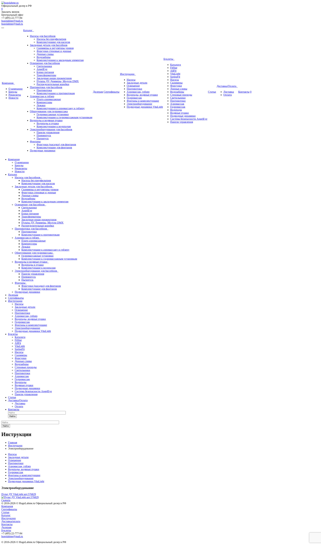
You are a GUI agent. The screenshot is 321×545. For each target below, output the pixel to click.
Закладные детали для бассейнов (48, 45)
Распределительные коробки (53, 84)
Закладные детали (137, 82)
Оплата (227, 94)
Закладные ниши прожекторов (54, 78)
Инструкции (128, 74)
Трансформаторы (46, 75)
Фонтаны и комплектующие (143, 100)
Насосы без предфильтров (51, 39)
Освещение (133, 85)
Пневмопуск (44, 135)
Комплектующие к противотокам (56, 93)
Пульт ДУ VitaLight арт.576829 (18, 494)
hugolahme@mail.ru (12, 20)
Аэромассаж (177, 103)
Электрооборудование (139, 103)
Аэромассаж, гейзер (138, 91)
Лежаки (41, 105)
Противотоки (44, 90)
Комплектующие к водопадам (54, 126)
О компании (16, 88)
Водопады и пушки (48, 123)
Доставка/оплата (10, 521)
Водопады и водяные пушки (46, 120)
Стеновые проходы (181, 94)
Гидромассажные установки (53, 114)
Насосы (131, 79)
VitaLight (175, 73)
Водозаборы (43, 57)
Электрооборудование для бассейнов (51, 129)
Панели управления (48, 132)
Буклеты (169, 59)
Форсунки (176, 85)
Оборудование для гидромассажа (49, 111)
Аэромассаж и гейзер (42, 96)
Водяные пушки (179, 112)
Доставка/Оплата (227, 86)
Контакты (243, 91)
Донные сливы (45, 54)
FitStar (173, 67)
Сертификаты (111, 91)
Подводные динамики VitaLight (145, 106)
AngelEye (42, 69)
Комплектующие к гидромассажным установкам (64, 117)
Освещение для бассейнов (45, 63)
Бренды (13, 91)
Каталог (28, 30)
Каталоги (175, 64)
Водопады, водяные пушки (142, 94)
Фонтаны (35, 141)
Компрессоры (44, 102)
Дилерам (98, 91)
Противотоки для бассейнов (46, 87)
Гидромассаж (134, 97)
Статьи (212, 91)
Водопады (176, 109)
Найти (12, 416)
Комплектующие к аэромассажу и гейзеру (61, 108)
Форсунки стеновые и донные (54, 51)
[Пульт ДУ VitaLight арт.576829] (20, 497)
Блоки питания (45, 72)
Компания (8, 83)
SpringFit (175, 76)
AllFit (173, 70)
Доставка (228, 91)
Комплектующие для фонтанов (54, 147)
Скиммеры (176, 82)
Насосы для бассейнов (43, 36)
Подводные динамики (42, 150)
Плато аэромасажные (49, 99)
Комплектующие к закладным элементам (60, 60)
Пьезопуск (43, 138)
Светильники (44, 66)
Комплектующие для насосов (53, 42)
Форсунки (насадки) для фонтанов (56, 144)
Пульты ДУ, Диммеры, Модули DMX (58, 81)
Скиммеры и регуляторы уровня (55, 48)
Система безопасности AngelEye (188, 118)
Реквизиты (15, 94)
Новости (13, 97)
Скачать (5, 500)
